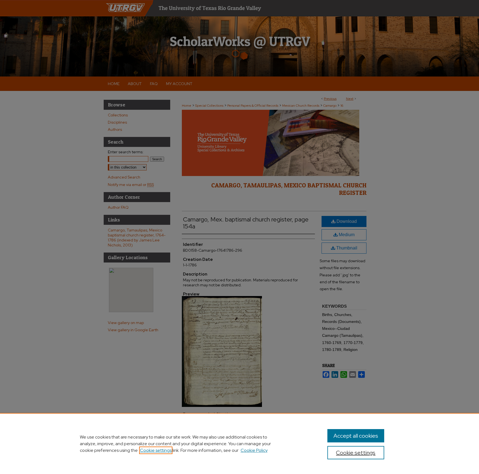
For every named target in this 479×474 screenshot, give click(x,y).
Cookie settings (156, 450)
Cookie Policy (254, 450)
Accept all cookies (355, 435)
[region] (239, 443)
